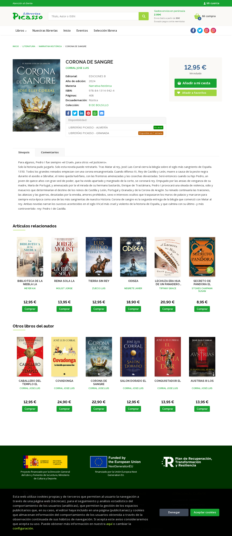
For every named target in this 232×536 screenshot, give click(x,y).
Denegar (174, 512)
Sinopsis (24, 152)
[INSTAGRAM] (206, 30)
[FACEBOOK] (193, 30)
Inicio (16, 46)
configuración (23, 528)
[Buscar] (144, 16)
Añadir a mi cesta (196, 83)
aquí (109, 524)
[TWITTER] (200, 30)
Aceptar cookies (205, 512)
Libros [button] (20, 31)
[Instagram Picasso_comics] (213, 30)
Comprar (29, 309)
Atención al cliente (23, 3)
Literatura (28, 46)
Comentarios (50, 152)
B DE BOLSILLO (99, 105)
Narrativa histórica (50, 46)
